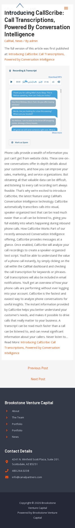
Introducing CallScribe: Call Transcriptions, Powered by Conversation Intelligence (32, 347)
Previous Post (38, 368)
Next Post (38, 379)
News (19, 41)
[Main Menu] (66, 8)
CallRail (9, 41)
